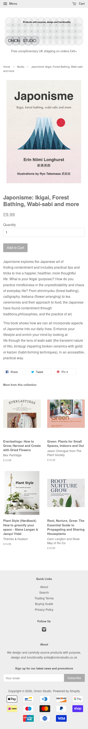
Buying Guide (44, 604)
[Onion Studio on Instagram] (44, 630)
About (44, 587)
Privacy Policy (44, 609)
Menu (12, 3)
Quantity (9, 224)
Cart (81, 3)
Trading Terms (44, 598)
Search (44, 592)
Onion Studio (42, 691)
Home (6, 66)
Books (20, 66)
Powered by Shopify (66, 691)
